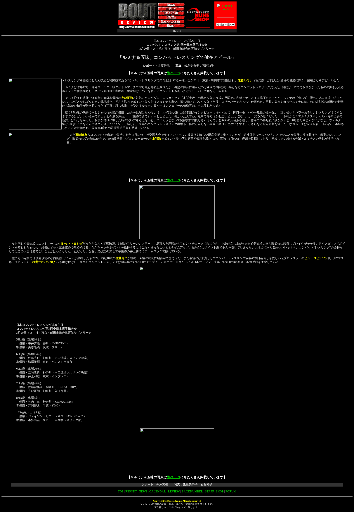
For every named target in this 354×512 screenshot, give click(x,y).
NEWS (143, 491)
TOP (120, 491)
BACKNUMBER (192, 491)
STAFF (209, 491)
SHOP (219, 491)
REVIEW (174, 491)
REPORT (131, 491)
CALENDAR (157, 491)
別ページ (173, 73)
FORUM (230, 491)
